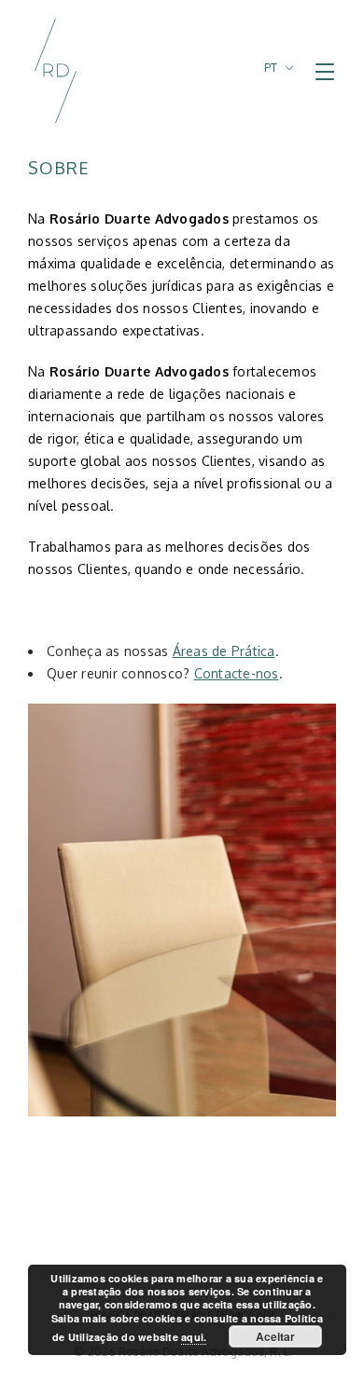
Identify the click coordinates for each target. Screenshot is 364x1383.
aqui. (193, 1337)
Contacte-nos (236, 673)
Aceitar (275, 1336)
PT (271, 68)
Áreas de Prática (224, 651)
